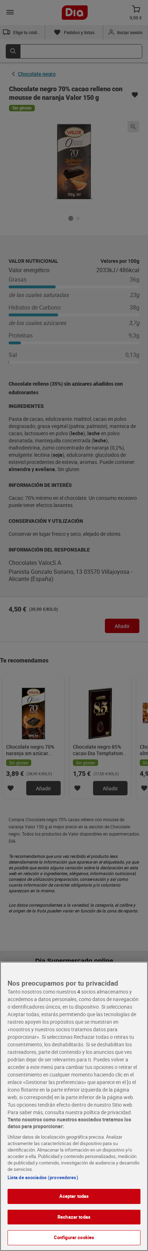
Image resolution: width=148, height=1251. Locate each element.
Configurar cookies (74, 1237)
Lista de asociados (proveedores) (43, 1177)
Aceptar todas (74, 1196)
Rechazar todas (74, 1217)
